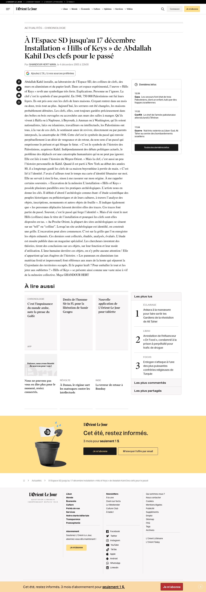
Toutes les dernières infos (156, 147)
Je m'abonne (172, 587)
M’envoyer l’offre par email (138, 451)
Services (70, 512)
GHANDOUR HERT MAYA (42, 64)
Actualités (33, 27)
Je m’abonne (100, 451)
